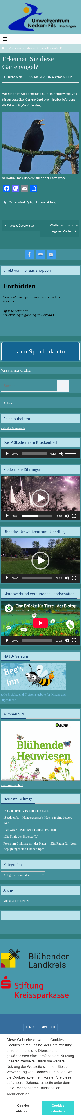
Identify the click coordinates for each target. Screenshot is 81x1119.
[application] (40, 451)
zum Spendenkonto (40, 349)
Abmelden (48, 1024)
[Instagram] (51, 252)
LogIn (30, 1024)
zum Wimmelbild (12, 783)
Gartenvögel (17, 201)
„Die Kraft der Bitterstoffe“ (20, 834)
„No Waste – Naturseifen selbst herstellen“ (30, 827)
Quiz (69, 76)
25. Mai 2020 (37, 76)
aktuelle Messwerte (13, 426)
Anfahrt (8, 401)
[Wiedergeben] (7, 451)
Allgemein (15, 48)
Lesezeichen (47, 201)
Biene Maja (15, 76)
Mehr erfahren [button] (18, 1094)
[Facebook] (29, 252)
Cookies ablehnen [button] (23, 1108)
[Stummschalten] (61, 451)
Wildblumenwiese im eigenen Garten (64, 226)
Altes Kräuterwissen (21, 223)
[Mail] (40, 252)
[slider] (71, 451)
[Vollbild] (74, 514)
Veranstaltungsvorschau (16, 368)
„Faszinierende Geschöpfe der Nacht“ (27, 808)
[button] (41, 496)
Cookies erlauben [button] (58, 1108)
